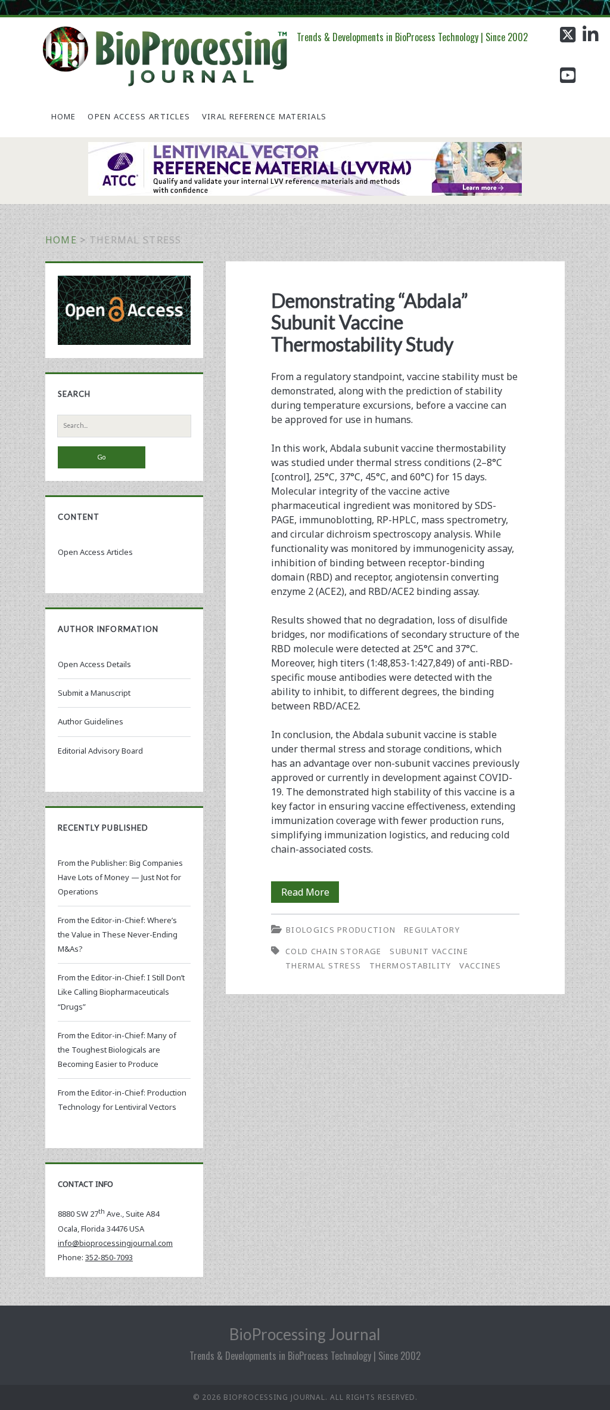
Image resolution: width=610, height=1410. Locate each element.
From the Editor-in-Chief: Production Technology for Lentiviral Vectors (122, 1099)
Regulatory (432, 929)
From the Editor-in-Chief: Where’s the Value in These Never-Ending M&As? (118, 934)
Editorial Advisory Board (100, 750)
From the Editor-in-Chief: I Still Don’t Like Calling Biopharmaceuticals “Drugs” (121, 991)
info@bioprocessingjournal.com (115, 1243)
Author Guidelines (90, 721)
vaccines (480, 965)
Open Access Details (94, 664)
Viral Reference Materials (264, 116)
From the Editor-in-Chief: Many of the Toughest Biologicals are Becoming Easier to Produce (117, 1049)
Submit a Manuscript (94, 692)
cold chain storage (333, 951)
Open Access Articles (139, 116)
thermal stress (323, 965)
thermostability (410, 965)
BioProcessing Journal (305, 1334)
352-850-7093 (109, 1257)
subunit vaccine (429, 951)
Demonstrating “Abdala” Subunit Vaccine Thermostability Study (369, 322)
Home (63, 116)
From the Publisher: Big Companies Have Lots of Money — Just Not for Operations (120, 877)
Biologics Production (341, 929)
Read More (310, 894)
